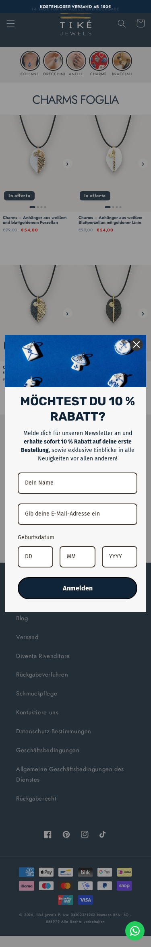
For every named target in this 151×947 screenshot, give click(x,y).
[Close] (136, 344)
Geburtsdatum (36, 537)
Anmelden (78, 588)
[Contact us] (135, 931)
